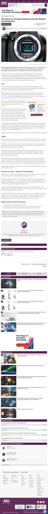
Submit (44, 266)
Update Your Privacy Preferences (11, 512)
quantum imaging (17, 180)
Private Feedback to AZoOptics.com (39, 264)
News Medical (14, 480)
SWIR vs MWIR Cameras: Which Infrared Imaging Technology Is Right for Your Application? (29, 399)
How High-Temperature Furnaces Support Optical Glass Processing (18, 433)
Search (38, 477)
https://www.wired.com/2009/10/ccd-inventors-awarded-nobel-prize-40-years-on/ (23, 206)
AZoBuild (5, 481)
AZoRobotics (5, 478)
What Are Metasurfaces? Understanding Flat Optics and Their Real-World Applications (31, 377)
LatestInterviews (39, 274)
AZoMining (5, 483)
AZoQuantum (14, 477)
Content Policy (40, 491)
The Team (31, 486)
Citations (4, 244)
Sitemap (30, 485)
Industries (31, 481)
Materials (31, 478)
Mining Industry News (11, 452)
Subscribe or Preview (11, 448)
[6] (8, 413)
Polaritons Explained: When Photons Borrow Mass (30, 365)
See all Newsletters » (6, 464)
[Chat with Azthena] (45, 511)
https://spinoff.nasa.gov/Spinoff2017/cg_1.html (15, 204)
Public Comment (25, 264)
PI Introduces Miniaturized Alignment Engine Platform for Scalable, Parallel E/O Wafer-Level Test (31, 312)
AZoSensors (13, 475)
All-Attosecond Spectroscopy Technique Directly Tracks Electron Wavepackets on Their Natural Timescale (31, 323)
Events (30, 477)
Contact (38, 481)
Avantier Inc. (6, 440)
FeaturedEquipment (24, 274)
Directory (23, 481)
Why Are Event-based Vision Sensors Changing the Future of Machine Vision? (32, 355)
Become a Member (41, 478)
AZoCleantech (6, 480)
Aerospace (9, 446)
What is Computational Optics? (25, 409)
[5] (8, 327)
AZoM (4, 475)
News (22, 475)
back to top (41, 498)
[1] (8, 283)
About (38, 475)
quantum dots (31, 193)
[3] (8, 305)
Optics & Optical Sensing (12, 459)
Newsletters (39, 480)
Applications (31, 480)
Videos (22, 480)
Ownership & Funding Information (40, 494)
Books (30, 475)
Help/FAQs (31, 483)
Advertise (39, 483)
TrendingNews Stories (8, 274)
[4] (8, 316)
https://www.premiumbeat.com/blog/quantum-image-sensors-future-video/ (22, 207)
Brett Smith (24, 232)
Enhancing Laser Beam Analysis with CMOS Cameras (15, 428)
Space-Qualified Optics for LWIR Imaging (12, 438)
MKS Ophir (6, 430)
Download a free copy (37, 115)
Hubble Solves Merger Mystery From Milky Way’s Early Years (31, 280)
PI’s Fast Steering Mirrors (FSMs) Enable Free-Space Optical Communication (30, 291)
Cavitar (5, 424)
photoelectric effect (5, 96)
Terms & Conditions (39, 486)
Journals (23, 485)
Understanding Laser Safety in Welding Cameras (14, 423)
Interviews (23, 483)
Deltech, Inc (6, 435)
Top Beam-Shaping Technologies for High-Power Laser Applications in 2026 (31, 388)
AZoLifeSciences (14, 481)
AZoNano (5, 477)
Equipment (23, 478)
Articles (22, 477)
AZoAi (12, 478)
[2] (8, 294)
